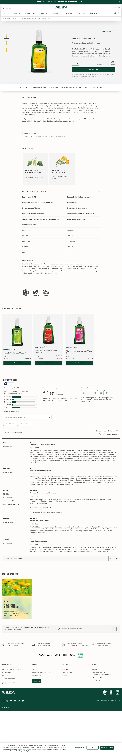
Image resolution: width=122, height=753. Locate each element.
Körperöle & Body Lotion (26, 18)
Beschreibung (25, 87)
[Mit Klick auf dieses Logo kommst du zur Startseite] (61, 7)
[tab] (6, 36)
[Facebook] (3, 701)
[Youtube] (11, 701)
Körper (14, 18)
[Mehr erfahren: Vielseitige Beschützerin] (17, 599)
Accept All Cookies (107, 747)
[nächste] (119, 2)
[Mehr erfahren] (26, 292)
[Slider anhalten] (2, 2)
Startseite (6, 18)
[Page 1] (6, 35)
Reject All (92, 747)
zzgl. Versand (87, 74)
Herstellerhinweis (39, 87)
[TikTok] (23, 701)
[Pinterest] (19, 701)
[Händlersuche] (114, 629)
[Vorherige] (117, 2)
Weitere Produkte (67, 87)
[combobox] (75, 63)
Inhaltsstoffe (53, 87)
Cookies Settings (79, 747)
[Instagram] (7, 701)
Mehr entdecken (95, 87)
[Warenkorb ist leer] (118, 13)
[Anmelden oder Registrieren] (115, 13)
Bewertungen (81, 87)
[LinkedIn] (15, 701)
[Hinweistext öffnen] (59, 629)
